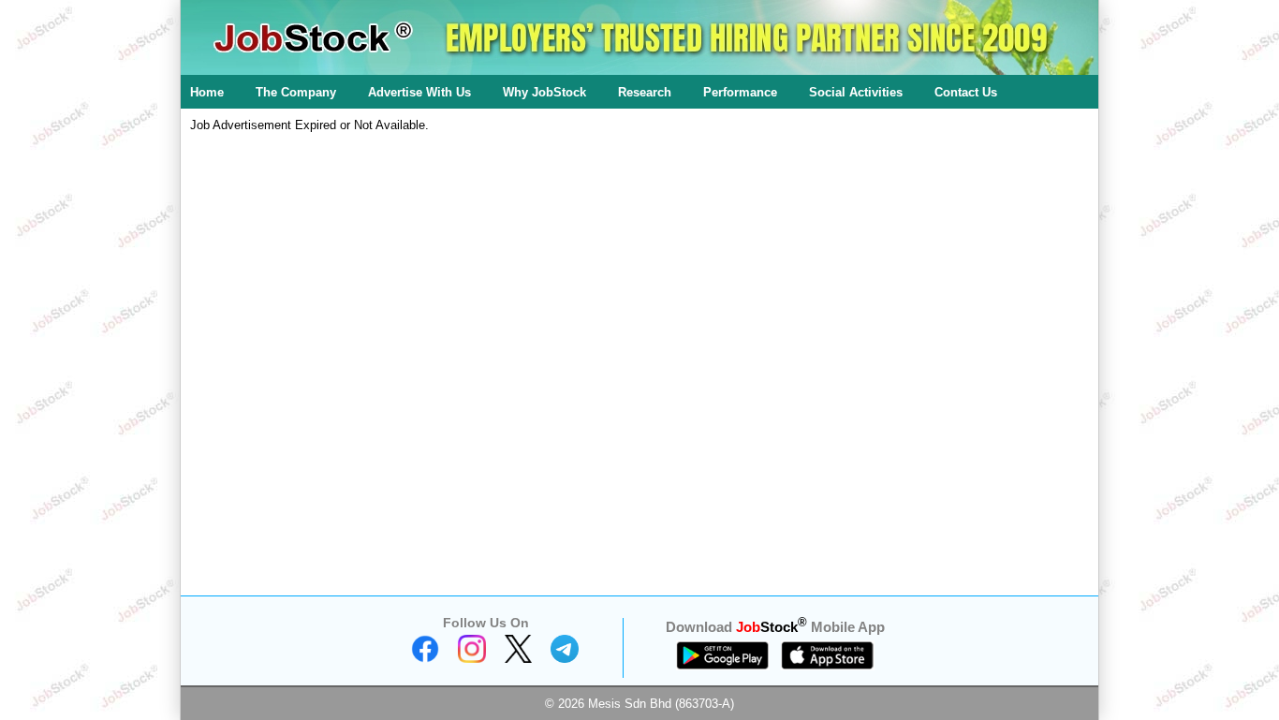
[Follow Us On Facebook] (425, 659)
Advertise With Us (419, 92)
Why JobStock (544, 92)
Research (644, 92)
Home (207, 92)
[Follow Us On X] (518, 659)
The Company (296, 92)
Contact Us (965, 92)
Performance (740, 92)
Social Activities (856, 92)
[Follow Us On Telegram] (565, 659)
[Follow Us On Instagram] (472, 659)
